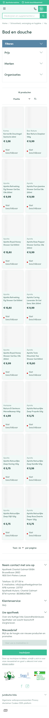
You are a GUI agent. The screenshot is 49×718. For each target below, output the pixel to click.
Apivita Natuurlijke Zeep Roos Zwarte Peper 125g (35, 516)
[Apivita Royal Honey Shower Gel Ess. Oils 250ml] (12, 336)
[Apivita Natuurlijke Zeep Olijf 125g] (12, 497)
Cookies (15, 703)
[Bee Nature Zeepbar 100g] (36, 117)
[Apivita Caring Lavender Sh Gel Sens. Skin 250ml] (36, 281)
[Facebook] (22, 686)
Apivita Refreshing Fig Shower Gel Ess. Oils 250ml (11, 189)
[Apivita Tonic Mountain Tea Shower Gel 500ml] (36, 336)
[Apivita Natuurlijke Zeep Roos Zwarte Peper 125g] (36, 497)
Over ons (6, 616)
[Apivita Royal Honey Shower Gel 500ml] (12, 225)
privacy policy (8, 663)
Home (4, 23)
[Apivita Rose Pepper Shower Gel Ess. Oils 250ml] (36, 225)
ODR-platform (25, 703)
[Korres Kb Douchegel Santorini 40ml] (12, 117)
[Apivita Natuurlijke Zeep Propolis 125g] (36, 392)
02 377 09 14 (17, 581)
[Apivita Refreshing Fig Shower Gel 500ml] (12, 281)
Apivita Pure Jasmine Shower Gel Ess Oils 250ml (36, 189)
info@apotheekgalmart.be (29, 584)
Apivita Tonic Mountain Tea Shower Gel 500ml (35, 355)
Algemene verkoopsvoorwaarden (16, 700)
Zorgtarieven (8, 622)
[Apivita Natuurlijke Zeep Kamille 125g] (36, 444)
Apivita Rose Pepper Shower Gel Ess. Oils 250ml (36, 244)
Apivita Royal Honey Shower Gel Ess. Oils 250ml (12, 355)
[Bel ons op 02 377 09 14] (35, 8)
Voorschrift (29, 619)
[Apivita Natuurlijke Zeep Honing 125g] (12, 444)
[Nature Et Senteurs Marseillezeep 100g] (12, 392)
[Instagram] (27, 686)
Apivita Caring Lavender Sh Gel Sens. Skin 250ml (34, 300)
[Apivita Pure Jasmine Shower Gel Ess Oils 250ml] (36, 170)
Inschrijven (24, 652)
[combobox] (21, 15)
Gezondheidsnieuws (34, 616)
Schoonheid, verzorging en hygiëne (25, 23)
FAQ (4, 605)
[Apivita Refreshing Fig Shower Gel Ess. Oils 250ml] (12, 170)
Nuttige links (18, 616)
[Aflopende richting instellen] (35, 98)
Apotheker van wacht (12, 619)
